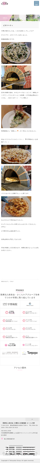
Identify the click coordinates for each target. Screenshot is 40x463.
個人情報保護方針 (9, 439)
